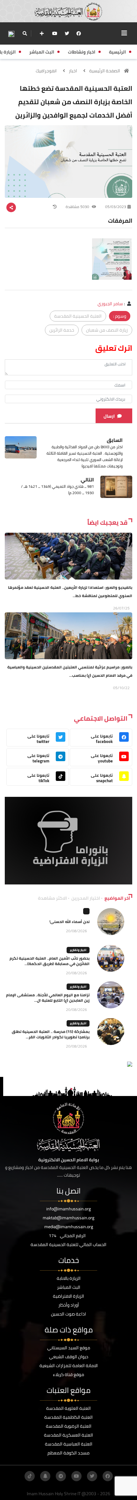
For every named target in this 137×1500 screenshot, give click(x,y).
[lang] (11, 33)
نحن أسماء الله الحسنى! (69, 921)
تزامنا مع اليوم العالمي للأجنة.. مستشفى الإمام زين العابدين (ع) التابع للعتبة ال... (48, 997)
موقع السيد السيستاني (68, 1348)
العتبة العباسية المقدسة (68, 1444)
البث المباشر (68, 1287)
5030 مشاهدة (78, 206)
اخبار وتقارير (78, 950)
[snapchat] (45, 1476)
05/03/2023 (115, 206)
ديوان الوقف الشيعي (68, 1356)
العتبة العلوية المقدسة (68, 1408)
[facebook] (78, 33)
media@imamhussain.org (68, 1226)
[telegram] (61, 1476)
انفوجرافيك (46, 71)
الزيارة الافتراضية (68, 1296)
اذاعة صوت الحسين (68, 1314)
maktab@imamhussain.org (68, 1218)
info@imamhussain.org (68, 1209)
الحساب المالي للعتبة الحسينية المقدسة (68, 1244)
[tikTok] (30, 1476)
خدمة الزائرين (61, 330)
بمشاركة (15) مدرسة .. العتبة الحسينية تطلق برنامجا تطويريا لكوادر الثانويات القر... (51, 1034)
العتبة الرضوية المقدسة (68, 1426)
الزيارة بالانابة (69, 1278)
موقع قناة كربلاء (68, 1374)
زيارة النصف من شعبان (107, 330)
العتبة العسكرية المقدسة (68, 1435)
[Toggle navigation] (124, 33)
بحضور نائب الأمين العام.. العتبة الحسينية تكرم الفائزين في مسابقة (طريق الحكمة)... (50, 961)
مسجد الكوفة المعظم (68, 1453)
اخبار (73, 71)
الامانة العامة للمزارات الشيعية (69, 1365)
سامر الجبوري (110, 303)
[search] (24, 33)
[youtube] (55, 33)
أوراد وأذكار (68, 1305)
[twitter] (66, 33)
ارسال (109, 416)
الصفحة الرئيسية (104, 71)
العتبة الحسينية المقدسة (78, 316)
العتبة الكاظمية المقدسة (68, 1417)
